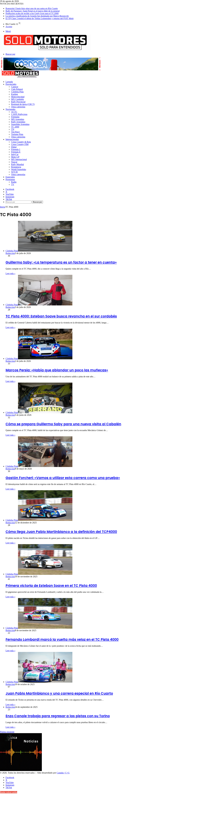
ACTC (14, 112)
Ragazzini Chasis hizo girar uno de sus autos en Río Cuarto (32, 8)
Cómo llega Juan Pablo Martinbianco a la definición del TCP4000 (61, 531)
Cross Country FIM (19, 144)
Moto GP (15, 157)
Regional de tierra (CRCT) (23, 104)
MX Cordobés (17, 99)
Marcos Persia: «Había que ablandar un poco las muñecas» (57, 370)
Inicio (2, 207)
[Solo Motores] (45, 49)
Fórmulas (15, 117)
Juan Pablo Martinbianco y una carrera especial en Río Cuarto (59, 693)
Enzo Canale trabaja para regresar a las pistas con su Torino (58, 716)
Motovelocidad (17, 97)
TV (12, 184)
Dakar (14, 147)
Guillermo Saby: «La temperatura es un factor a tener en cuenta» (61, 262)
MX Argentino (17, 119)
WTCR (14, 172)
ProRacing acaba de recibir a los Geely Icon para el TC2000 (32, 13)
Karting (14, 94)
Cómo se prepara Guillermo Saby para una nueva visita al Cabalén (63, 424)
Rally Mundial (17, 164)
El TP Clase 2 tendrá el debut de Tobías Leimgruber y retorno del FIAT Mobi (39, 18)
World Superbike (18, 169)
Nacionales (10, 109)
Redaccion (10, 253)
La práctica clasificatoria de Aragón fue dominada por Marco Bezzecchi (37, 16)
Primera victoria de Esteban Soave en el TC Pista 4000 (51, 585)
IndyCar (14, 154)
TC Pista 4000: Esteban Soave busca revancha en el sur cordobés (61, 316)
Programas (10, 179)
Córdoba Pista (17, 92)
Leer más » (10, 273)
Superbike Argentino (20, 124)
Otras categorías (18, 107)
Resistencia (16, 167)
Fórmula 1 (15, 149)
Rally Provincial (18, 102)
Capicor (14, 87)
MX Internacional (19, 159)
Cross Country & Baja (21, 142)
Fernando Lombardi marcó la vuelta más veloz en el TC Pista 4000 (62, 639)
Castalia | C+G (63, 773)
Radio (13, 182)
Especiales (10, 177)
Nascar (14, 162)
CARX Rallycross (19, 114)
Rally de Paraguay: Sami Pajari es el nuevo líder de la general (33, 11)
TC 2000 (15, 127)
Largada (9, 81)
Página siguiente (7, 732)
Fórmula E (15, 152)
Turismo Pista (17, 134)
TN (12, 129)
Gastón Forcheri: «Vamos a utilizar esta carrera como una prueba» (63, 477)
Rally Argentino (18, 122)
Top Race (15, 132)
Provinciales (11, 84)
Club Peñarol (17, 89)
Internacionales (12, 139)
